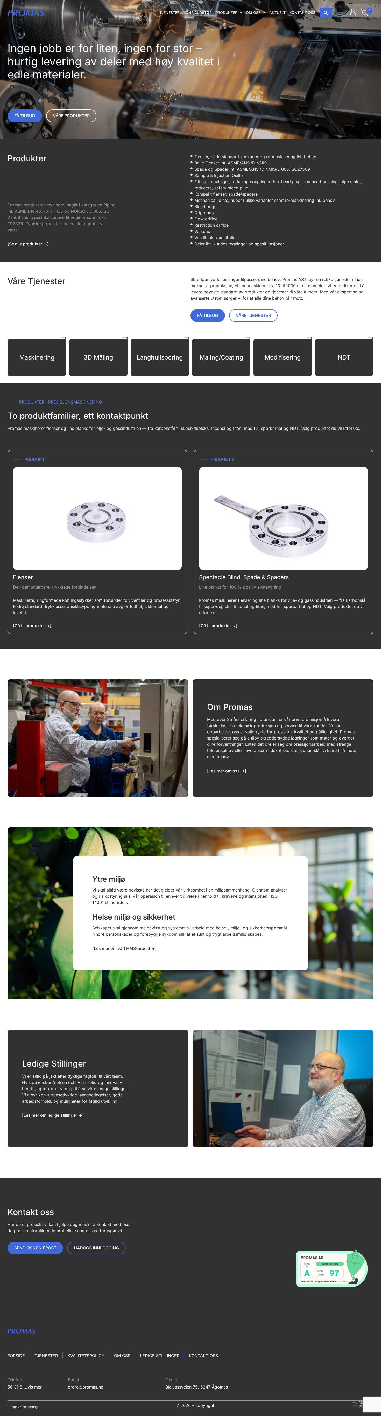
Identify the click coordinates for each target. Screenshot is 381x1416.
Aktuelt (277, 12)
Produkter (226, 12)
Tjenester (169, 12)
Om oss (253, 12)
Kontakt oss (302, 12)
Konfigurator (197, 12)
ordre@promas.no (85, 1387)
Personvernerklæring (23, 1407)
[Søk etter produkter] (326, 13)
